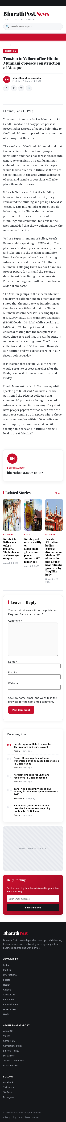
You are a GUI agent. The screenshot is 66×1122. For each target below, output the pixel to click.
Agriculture (9, 994)
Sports (6, 979)
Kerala (17, 751)
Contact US (9, 1040)
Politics (7, 969)
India (6, 964)
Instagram (8, 1097)
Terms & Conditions (13, 1060)
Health (6, 984)
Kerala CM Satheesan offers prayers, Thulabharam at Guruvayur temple (11, 548)
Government (9, 1009)
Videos (6, 1035)
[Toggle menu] (6, 37)
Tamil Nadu (19, 798)
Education (8, 999)
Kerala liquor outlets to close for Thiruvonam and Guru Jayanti (33, 745)
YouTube (7, 1092)
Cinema (7, 989)
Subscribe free (33, 907)
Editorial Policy (11, 1050)
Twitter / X (8, 1087)
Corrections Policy (12, 1045)
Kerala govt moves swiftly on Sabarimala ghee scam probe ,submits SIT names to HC (32, 550)
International (10, 974)
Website (13, 683)
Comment (15, 620)
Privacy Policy (10, 1065)
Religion (17, 45)
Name (12, 661)
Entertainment (11, 1004)
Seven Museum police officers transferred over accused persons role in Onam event (36, 761)
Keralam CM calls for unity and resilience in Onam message (32, 776)
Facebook (8, 1082)
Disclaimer (9, 1055)
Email (12, 672)
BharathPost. (26, 15)
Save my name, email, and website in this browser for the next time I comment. (33, 699)
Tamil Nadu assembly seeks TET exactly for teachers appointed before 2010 (36, 791)
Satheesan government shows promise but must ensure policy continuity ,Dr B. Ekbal (32, 808)
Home (6, 45)
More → (59, 493)
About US (8, 1030)
